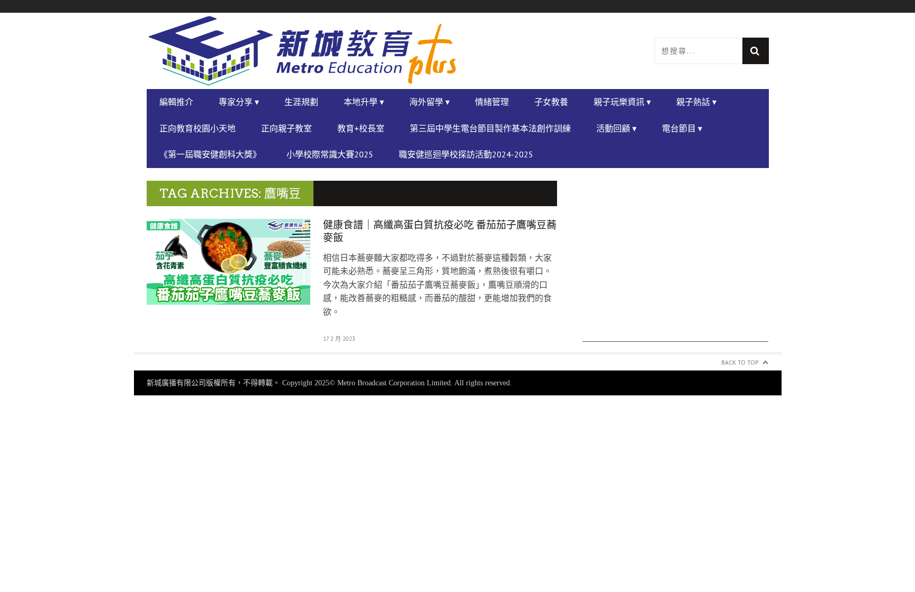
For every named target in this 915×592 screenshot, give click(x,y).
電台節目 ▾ (682, 128)
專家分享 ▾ (239, 101)
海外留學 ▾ (429, 101)
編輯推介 (176, 101)
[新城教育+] (302, 51)
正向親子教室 (286, 128)
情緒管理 (492, 101)
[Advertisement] (675, 267)
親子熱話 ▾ (696, 101)
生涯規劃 (301, 101)
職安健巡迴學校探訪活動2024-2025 (466, 154)
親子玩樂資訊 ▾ (622, 101)
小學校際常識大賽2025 (329, 154)
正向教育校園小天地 (197, 128)
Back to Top (740, 362)
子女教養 (551, 101)
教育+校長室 (360, 128)
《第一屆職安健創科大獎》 (210, 154)
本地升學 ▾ (364, 101)
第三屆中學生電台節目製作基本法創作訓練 (490, 128)
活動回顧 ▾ (616, 128)
